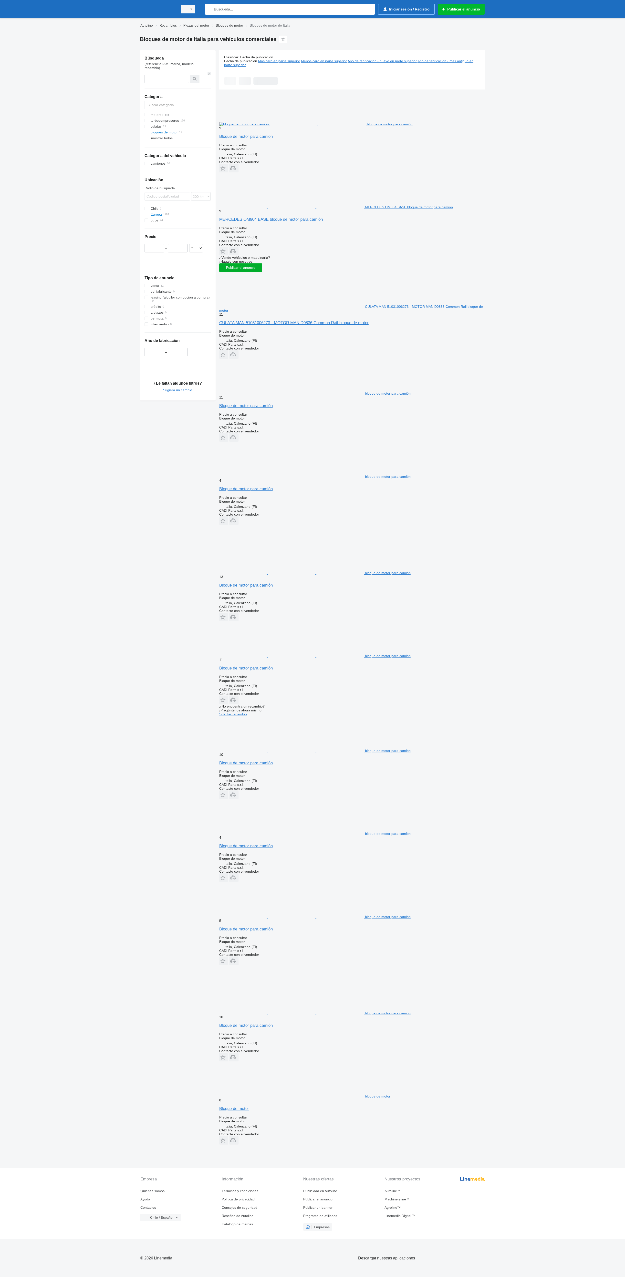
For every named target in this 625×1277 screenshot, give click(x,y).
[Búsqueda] (210, 9)
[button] (223, 168)
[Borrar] (209, 73)
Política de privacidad (238, 1199)
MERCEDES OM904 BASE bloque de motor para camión (271, 219)
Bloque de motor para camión (246, 136)
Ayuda (145, 1199)
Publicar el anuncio (240, 267)
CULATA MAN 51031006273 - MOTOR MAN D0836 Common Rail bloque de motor (294, 322)
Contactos (148, 1207)
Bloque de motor (234, 1108)
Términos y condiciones (240, 1191)
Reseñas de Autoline (237, 1216)
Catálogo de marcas (237, 1224)
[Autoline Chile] (157, 9)
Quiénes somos (152, 1191)
